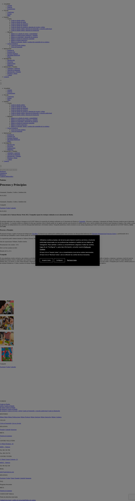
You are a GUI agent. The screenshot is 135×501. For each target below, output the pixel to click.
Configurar (59, 260)
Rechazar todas (72, 260)
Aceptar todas (46, 260)
